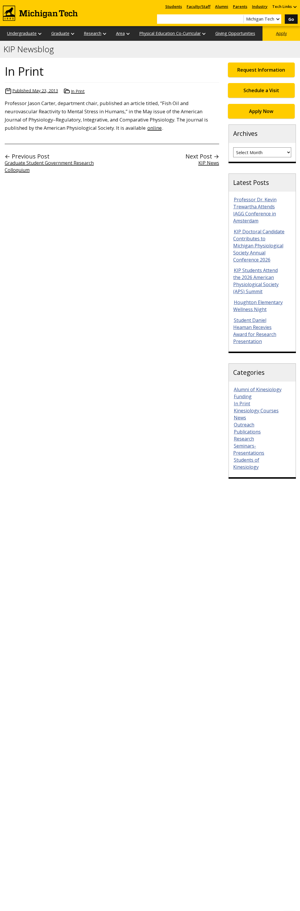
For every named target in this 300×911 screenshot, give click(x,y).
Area (120, 33)
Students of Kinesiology (246, 463)
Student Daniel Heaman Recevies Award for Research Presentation (254, 331)
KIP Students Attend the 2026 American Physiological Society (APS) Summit (256, 281)
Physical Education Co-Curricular (170, 33)
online (154, 127)
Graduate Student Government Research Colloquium (49, 166)
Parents (240, 6)
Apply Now (261, 111)
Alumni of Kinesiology (258, 389)
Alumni (221, 6)
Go (291, 19)
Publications (247, 431)
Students (173, 6)
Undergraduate (22, 33)
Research (92, 33)
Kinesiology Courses (256, 410)
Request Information (261, 70)
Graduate (60, 33)
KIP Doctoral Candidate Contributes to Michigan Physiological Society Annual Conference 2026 (258, 245)
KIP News (208, 163)
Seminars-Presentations (248, 449)
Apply (281, 33)
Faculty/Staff (198, 6)
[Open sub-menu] (295, 6)
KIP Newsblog (29, 49)
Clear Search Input (239, 19)
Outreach (244, 424)
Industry (259, 6)
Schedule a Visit (261, 90)
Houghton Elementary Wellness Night (258, 306)
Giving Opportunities (235, 33)
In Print (78, 91)
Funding (243, 396)
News (240, 417)
